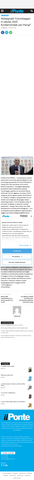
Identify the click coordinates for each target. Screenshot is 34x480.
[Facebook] (2, 32)
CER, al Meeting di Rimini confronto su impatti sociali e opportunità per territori (16, 336)
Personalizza (16, 256)
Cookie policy (20, 475)
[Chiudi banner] (31, 216)
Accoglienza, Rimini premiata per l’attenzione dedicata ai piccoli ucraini (26, 299)
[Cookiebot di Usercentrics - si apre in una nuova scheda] (21, 216)
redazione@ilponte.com (8, 459)
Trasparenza (27, 475)
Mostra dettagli (24, 245)
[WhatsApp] (10, 32)
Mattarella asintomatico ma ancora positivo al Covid (7, 299)
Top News (5, 15)
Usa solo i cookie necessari (17, 262)
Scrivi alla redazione (7, 473)
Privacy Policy (12, 475)
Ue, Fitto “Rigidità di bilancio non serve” (12, 325)
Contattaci (5, 475)
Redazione (15, 473)
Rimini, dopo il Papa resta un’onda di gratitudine (14, 328)
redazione (4, 27)
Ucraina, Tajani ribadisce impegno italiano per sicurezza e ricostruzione (17, 331)
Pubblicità (29, 473)
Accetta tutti (17, 251)
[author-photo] (17, 310)
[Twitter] (6, 32)
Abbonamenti (22, 473)
